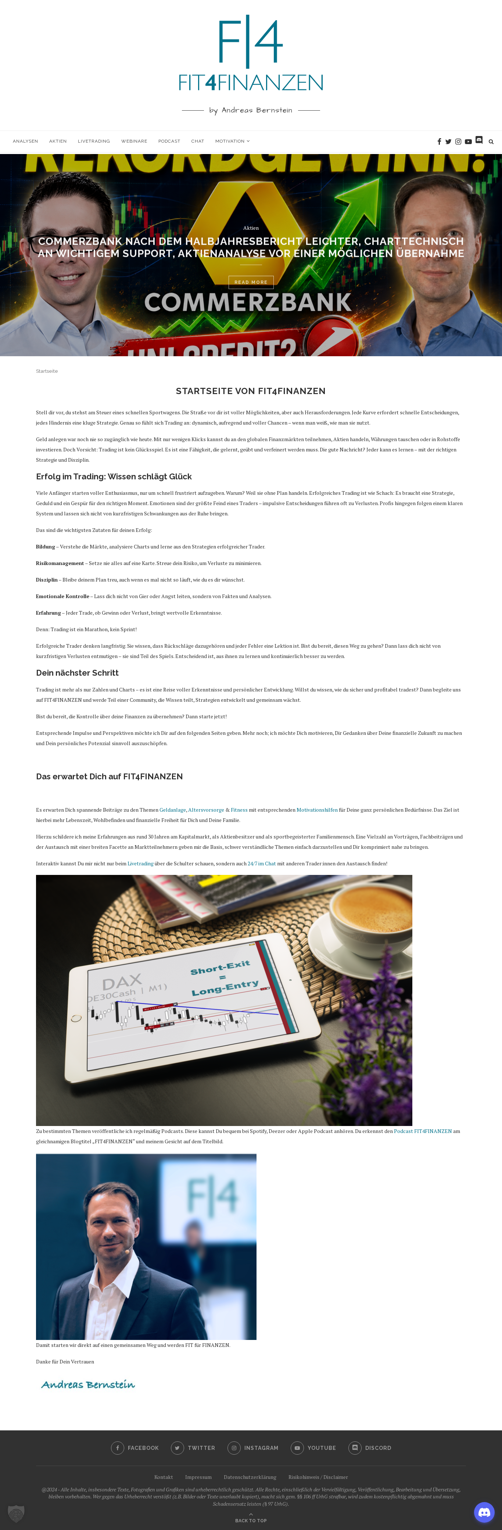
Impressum (198, 1476)
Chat (197, 141)
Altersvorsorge (206, 809)
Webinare (134, 141)
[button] (16, 1514)
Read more (251, 278)
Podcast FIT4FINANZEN (423, 1130)
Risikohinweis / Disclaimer (318, 1476)
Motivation (230, 141)
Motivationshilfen (317, 809)
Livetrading (94, 141)
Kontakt (163, 1476)
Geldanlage (172, 809)
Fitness (239, 809)
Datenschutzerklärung (250, 1476)
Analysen (25, 141)
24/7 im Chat (262, 863)
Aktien (58, 141)
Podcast (169, 141)
